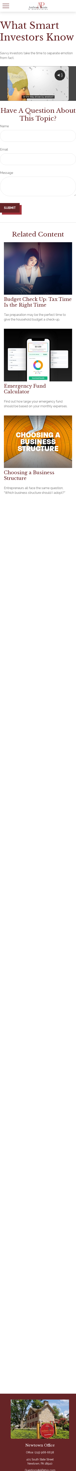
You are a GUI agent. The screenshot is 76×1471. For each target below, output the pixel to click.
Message (6, 173)
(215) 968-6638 (44, 1452)
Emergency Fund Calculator (25, 389)
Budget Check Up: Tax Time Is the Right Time (38, 302)
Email (4, 149)
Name (4, 126)
